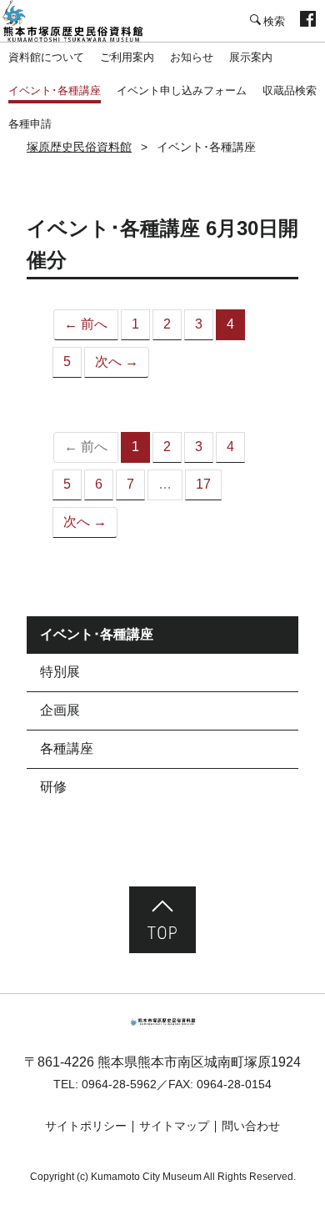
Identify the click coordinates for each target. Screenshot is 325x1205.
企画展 (60, 710)
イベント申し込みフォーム (182, 90)
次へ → (116, 361)
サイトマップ (174, 1125)
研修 (53, 787)
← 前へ (86, 324)
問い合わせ (251, 1125)
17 (203, 484)
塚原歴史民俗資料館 (83, 21)
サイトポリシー (86, 1125)
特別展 (60, 672)
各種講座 (66, 748)
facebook (308, 21)
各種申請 (30, 124)
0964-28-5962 (119, 1084)
